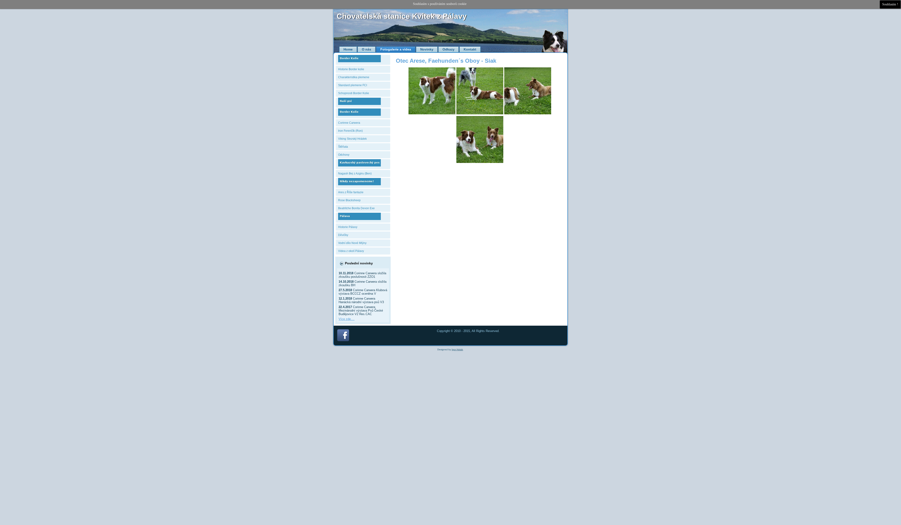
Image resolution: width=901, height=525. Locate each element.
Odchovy (343, 154)
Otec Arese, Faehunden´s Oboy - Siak (446, 61)
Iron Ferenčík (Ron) (350, 130)
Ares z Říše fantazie (350, 192)
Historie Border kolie (351, 69)
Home (348, 49)
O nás (366, 49)
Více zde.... (347, 319)
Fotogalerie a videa (395, 49)
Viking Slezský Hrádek (352, 138)
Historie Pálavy (347, 227)
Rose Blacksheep (349, 200)
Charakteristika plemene (353, 77)
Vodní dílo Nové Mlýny (352, 243)
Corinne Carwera (349, 122)
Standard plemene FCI (352, 85)
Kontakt (470, 49)
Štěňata (343, 146)
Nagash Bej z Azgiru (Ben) (355, 173)
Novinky (426, 49)
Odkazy (448, 49)
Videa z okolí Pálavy (351, 251)
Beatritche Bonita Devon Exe (356, 208)
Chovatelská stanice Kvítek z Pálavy (402, 16)
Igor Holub (457, 349)
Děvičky (343, 235)
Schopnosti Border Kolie (353, 93)
